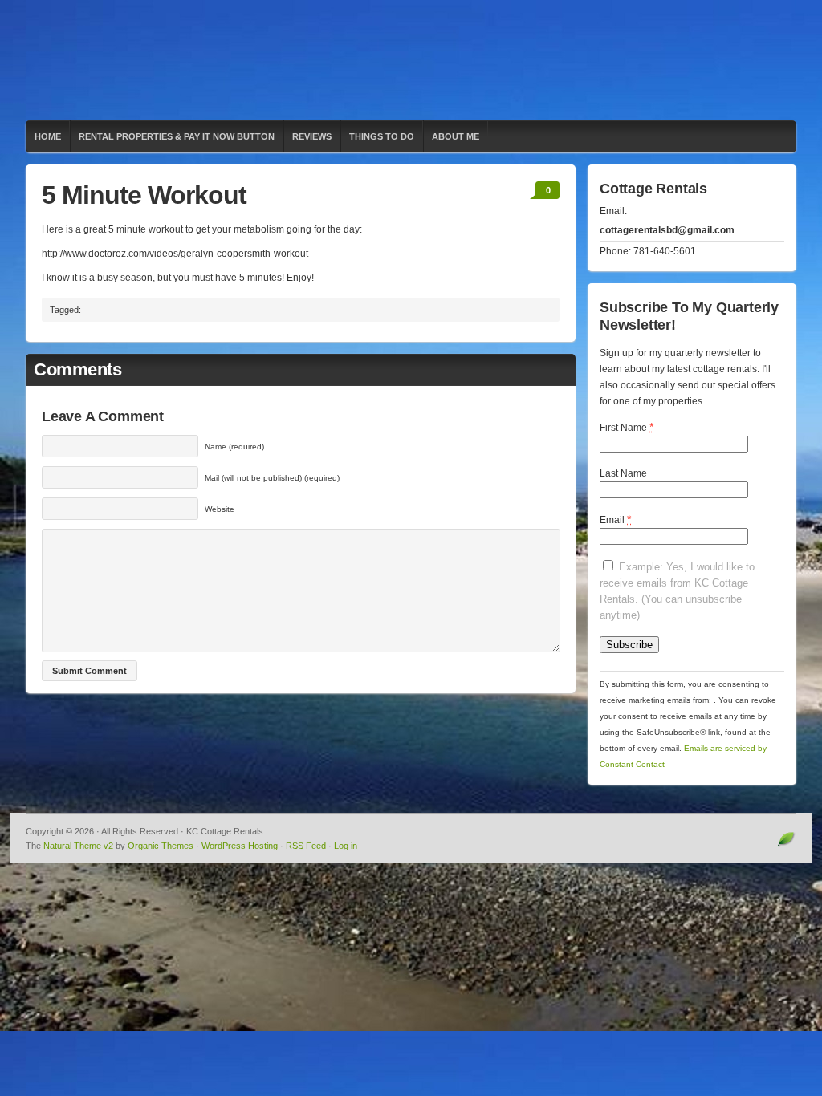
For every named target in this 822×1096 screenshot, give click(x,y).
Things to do (381, 136)
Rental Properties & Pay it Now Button (177, 136)
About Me (455, 136)
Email (615, 519)
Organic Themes (160, 845)
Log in (345, 845)
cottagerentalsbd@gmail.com (667, 230)
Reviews (312, 136)
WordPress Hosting (239, 845)
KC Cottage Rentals (411, 60)
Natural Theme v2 (78, 845)
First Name (626, 426)
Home (48, 136)
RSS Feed (306, 845)
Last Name (623, 473)
